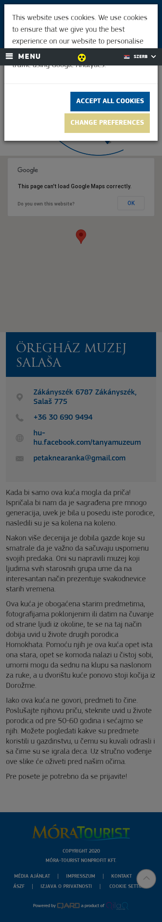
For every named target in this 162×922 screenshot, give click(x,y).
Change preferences (107, 123)
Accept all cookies (110, 101)
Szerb (141, 57)
